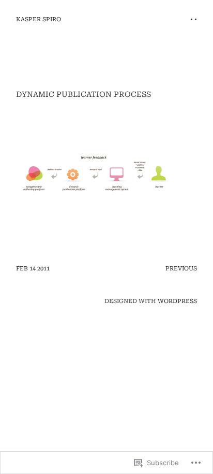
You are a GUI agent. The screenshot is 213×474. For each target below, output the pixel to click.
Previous (181, 268)
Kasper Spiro (38, 19)
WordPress (177, 301)
